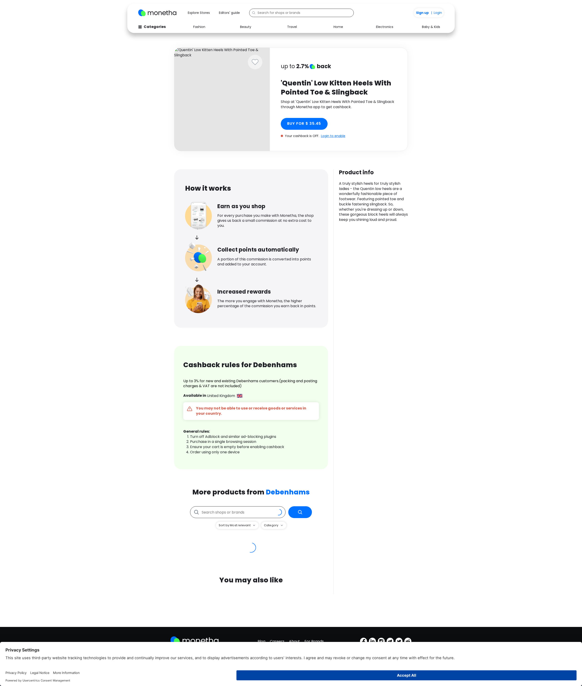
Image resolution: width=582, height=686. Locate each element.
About (294, 641)
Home (338, 27)
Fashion (199, 27)
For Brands (314, 641)
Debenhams (288, 492)
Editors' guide (229, 12)
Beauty (245, 27)
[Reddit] (407, 641)
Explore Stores (199, 12)
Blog (261, 641)
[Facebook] (363, 641)
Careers (277, 641)
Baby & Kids (431, 27)
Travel (292, 27)
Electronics (384, 27)
